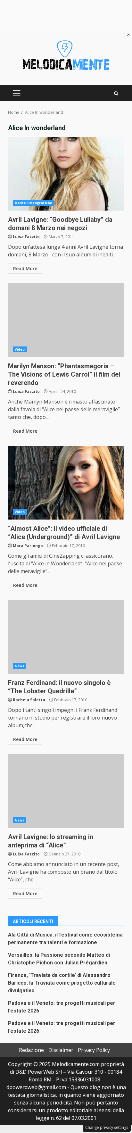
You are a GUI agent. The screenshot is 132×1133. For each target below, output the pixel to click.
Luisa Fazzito (26, 236)
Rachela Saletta (29, 700)
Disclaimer (60, 1050)
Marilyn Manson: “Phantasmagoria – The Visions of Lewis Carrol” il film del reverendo (66, 320)
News (19, 666)
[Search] (116, 93)
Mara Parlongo (28, 545)
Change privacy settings (106, 1127)
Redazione (31, 1050)
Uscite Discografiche (33, 203)
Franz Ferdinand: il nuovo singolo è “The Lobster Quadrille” (66, 637)
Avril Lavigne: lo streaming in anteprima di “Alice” (66, 791)
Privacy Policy (94, 1050)
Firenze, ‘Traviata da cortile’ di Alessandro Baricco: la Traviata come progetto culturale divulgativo (62, 983)
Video (20, 349)
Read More (25, 268)
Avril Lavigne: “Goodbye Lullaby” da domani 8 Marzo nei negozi (66, 174)
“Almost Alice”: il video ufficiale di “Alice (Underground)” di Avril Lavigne (66, 483)
